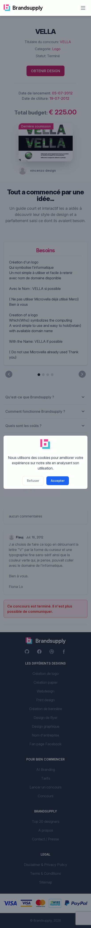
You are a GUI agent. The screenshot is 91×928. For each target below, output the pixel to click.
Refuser (33, 480)
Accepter (57, 480)
